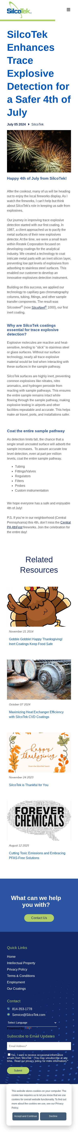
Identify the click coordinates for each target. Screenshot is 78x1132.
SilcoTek (37, 124)
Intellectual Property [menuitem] (21, 963)
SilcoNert (39, 307)
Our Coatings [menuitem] (16, 988)
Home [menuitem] (11, 956)
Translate (38, 1028)
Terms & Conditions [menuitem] (21, 976)
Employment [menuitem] (16, 982)
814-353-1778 (22, 1009)
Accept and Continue (25, 1116)
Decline (53, 1116)
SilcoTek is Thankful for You (28, 785)
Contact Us (39, 918)
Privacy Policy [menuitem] (17, 969)
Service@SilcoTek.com (28, 1015)
